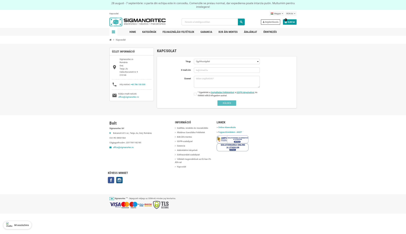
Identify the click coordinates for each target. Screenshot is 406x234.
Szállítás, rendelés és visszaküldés (192, 128)
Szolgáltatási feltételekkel (222, 92)
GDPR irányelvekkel (245, 92)
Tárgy (188, 61)
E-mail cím (186, 70)
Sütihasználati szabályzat (188, 154)
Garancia (181, 146)
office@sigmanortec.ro (128, 97)
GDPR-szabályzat (185, 141)
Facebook (111, 180)
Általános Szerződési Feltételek (191, 132)
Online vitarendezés (227, 127)
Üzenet (187, 78)
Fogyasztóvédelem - (230, 132)
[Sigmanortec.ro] (137, 22)
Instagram (119, 180)
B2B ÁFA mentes (184, 137)
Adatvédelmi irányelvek (187, 150)
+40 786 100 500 (138, 84)
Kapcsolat (113, 13)
